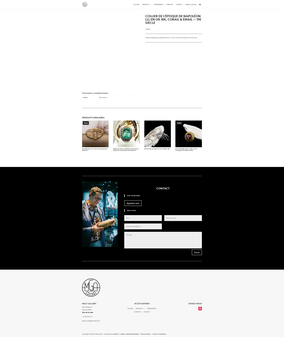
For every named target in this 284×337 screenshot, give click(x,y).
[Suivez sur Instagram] (200, 308)
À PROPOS (169, 5)
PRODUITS (145, 5)
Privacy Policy (145, 334)
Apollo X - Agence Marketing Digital (126, 334)
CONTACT (179, 5)
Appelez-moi (133, 203)
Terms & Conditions (159, 334)
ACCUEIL (136, 5)
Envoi (196, 252)
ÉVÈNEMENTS (158, 5)
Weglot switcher (191, 5)
